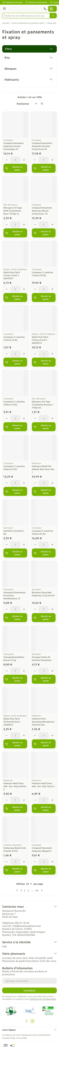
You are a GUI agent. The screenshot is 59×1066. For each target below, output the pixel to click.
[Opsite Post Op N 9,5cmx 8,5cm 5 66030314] (44, 318)
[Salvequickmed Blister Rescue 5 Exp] (15, 639)
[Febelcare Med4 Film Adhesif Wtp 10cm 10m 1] (44, 448)
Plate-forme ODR (18, 1037)
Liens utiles (28, 957)
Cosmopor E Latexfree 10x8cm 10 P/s (14, 403)
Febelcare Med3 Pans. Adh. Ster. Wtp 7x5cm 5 (43, 785)
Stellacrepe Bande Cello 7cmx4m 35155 (14, 849)
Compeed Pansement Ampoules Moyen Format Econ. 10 (42, 210)
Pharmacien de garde (13, 960)
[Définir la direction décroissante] (41, 103)
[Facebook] (27, 1021)
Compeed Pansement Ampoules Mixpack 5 (42, 849)
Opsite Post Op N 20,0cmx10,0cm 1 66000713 (11, 721)
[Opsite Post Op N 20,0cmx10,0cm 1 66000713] (15, 700)
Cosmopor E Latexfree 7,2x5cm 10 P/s (14, 338)
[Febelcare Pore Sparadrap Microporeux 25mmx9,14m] (44, 700)
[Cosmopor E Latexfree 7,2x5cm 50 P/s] (44, 254)
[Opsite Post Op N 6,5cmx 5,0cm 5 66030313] (15, 254)
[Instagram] (32, 1021)
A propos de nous (11, 957)
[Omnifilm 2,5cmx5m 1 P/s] (15, 512)
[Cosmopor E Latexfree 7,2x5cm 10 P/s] (15, 318)
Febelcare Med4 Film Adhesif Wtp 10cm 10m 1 (43, 469)
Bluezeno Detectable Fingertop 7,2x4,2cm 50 (43, 594)
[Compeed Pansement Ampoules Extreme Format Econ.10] (44, 125)
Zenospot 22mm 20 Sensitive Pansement (42, 658)
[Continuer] (41, 890)
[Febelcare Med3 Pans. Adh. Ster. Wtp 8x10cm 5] (15, 765)
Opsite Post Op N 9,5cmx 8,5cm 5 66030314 (40, 339)
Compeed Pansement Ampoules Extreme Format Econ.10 (42, 146)
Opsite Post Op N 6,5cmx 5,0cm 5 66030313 (11, 275)
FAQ (4, 946)
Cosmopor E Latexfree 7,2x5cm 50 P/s (42, 274)
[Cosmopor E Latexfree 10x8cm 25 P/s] (44, 512)
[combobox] (26, 15)
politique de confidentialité (43, 999)
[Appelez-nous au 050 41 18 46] (45, 8)
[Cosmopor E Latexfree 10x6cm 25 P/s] (15, 448)
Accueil (5, 23)
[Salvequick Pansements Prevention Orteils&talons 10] (15, 574)
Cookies (6, 1037)
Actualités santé (44, 957)
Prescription (32, 960)
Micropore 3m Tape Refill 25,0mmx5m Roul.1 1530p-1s (12, 210)
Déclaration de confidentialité (36, 1034)
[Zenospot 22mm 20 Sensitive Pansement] (44, 639)
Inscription (29, 990)
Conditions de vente (11, 1034)
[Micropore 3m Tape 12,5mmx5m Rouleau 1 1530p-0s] (44, 383)
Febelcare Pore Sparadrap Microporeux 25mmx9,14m (43, 721)
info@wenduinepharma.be (26, 925)
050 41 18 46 (22, 922)
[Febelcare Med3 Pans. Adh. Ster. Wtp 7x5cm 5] (44, 765)
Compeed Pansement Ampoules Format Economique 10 (13, 146)
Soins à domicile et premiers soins (28, 23)
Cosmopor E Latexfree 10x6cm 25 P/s (14, 468)
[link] (18, 890)
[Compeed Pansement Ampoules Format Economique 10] (15, 125)
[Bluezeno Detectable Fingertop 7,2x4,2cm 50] (44, 574)
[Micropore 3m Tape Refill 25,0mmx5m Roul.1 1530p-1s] (15, 189)
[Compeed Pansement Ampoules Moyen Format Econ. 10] (44, 189)
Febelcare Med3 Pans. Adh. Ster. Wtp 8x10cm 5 (14, 786)
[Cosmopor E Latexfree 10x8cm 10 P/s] (15, 383)
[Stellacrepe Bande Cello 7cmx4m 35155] (15, 829)
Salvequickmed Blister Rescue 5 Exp (13, 658)
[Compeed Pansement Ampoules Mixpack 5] (44, 829)
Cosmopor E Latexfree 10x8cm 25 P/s (42, 532)
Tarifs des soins (48, 960)
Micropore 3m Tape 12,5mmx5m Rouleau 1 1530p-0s (42, 404)
